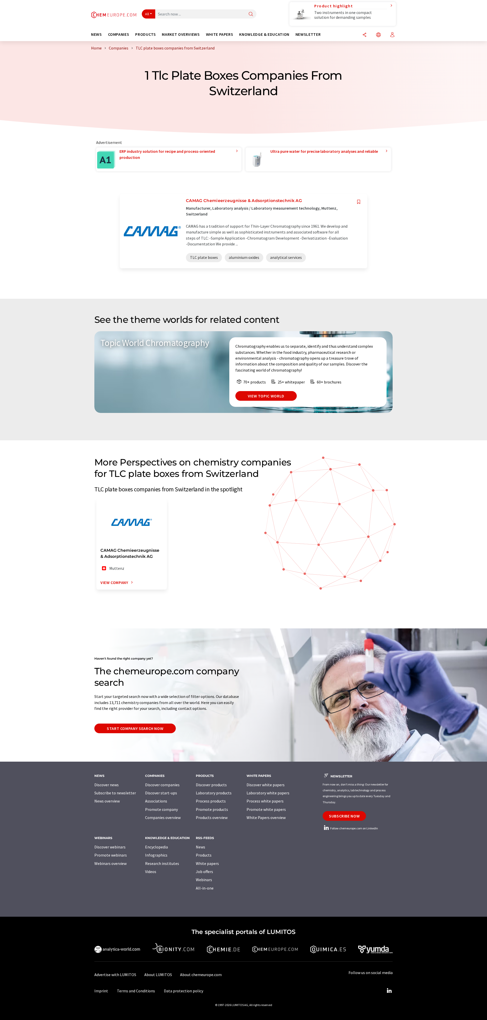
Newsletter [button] (308, 34)
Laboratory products (214, 792)
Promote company (161, 809)
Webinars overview (110, 863)
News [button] (96, 34)
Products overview (212, 817)
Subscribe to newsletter (115, 792)
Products (204, 855)
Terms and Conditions (136, 990)
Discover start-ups (161, 792)
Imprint (101, 990)
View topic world (266, 395)
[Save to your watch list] (358, 202)
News (200, 846)
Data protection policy (183, 990)
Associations (156, 801)
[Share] (364, 35)
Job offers (204, 871)
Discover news (106, 784)
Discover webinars (110, 846)
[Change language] (378, 35)
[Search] (250, 14)
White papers (207, 863)
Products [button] (145, 34)
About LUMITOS (158, 974)
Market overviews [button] (181, 34)
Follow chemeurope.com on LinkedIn (354, 828)
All (147, 14)
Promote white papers (266, 809)
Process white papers (265, 801)
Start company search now (135, 728)
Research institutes (162, 863)
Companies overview (163, 817)
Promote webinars (110, 855)
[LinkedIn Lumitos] (389, 990)
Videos (150, 871)
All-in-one (205, 888)
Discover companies (162, 784)
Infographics (156, 855)
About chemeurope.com (201, 974)
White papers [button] (219, 34)
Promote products (212, 809)
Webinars (204, 879)
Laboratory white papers (268, 792)
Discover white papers (266, 784)
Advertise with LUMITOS (115, 974)
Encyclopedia (156, 846)
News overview (107, 801)
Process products (211, 801)
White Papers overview (266, 817)
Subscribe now (344, 815)
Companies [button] (118, 34)
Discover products (211, 784)
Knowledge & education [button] (264, 34)
